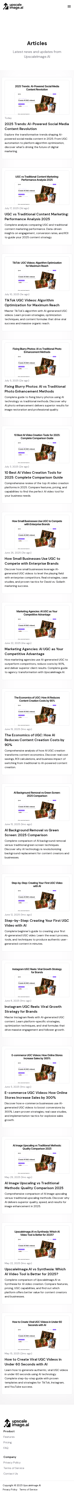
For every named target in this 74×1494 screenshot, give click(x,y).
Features (9, 1437)
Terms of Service (13, 1468)
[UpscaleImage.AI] (37, 1423)
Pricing (7, 1442)
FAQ (5, 1448)
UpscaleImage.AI (32, 1485)
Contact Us (10, 1473)
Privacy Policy (12, 1462)
